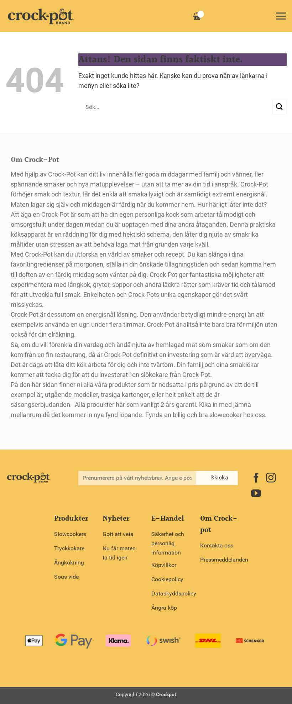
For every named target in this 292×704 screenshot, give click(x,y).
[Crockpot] (41, 16)
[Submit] (279, 107)
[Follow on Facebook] (256, 478)
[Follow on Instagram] (271, 478)
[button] (281, 16)
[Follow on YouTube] (256, 494)
